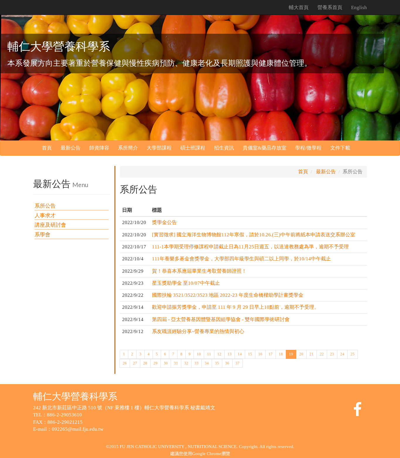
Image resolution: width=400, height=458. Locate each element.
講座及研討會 (50, 225)
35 (217, 363)
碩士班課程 (192, 148)
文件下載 (340, 148)
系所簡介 (128, 148)
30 (166, 363)
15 (250, 354)
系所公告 (45, 206)
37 (237, 363)
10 (199, 354)
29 (155, 363)
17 (271, 354)
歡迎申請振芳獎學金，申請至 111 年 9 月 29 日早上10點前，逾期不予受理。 (235, 307)
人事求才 (45, 215)
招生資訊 (224, 148)
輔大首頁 (299, 7)
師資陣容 (99, 148)
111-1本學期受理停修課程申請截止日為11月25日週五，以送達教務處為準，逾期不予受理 (250, 247)
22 (322, 354)
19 (291, 354)
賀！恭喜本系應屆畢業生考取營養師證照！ (199, 271)
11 (209, 354)
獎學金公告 (164, 222)
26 (125, 363)
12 (219, 354)
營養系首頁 (329, 7)
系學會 (42, 235)
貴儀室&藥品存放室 (264, 148)
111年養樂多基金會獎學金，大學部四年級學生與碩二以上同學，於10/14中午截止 (241, 259)
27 (135, 363)
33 (196, 363)
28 (145, 363)
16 (260, 354)
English (359, 7)
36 (227, 363)
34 (207, 363)
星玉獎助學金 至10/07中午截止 (186, 283)
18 (281, 354)
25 (353, 354)
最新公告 (71, 148)
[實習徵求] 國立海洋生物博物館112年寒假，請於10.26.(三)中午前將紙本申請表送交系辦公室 (253, 235)
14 (240, 354)
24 (342, 354)
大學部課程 (159, 148)
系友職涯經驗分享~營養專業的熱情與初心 (198, 331)
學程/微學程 (308, 148)
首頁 (47, 148)
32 (186, 363)
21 (312, 354)
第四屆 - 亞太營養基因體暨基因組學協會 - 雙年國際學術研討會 (221, 319)
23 (332, 354)
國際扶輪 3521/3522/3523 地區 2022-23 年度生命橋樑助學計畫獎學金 (227, 295)
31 (176, 363)
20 (301, 354)
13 (230, 354)
